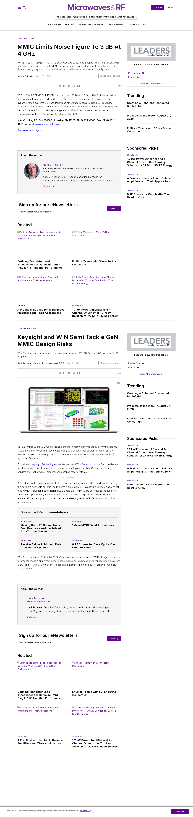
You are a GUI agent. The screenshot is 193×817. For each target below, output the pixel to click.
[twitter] (69, 86)
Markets (69, 25)
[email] (78, 86)
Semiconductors (25, 38)
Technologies (53, 25)
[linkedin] (64, 86)
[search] (24, 8)
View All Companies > (151, 83)
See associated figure (29, 130)
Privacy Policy (85, 811)
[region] (96, 811)
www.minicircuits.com (47, 124)
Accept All (180, 812)
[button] (19, 8)
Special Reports (116, 25)
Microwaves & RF (55, 363)
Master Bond (134, 73)
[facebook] (59, 86)
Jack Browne (24, 363)
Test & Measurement (27, 329)
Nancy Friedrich (25, 76)
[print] (119, 86)
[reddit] (73, 86)
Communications (138, 25)
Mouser (132, 77)
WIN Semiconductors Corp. (91, 464)
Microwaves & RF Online (91, 25)
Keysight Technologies (44, 464)
